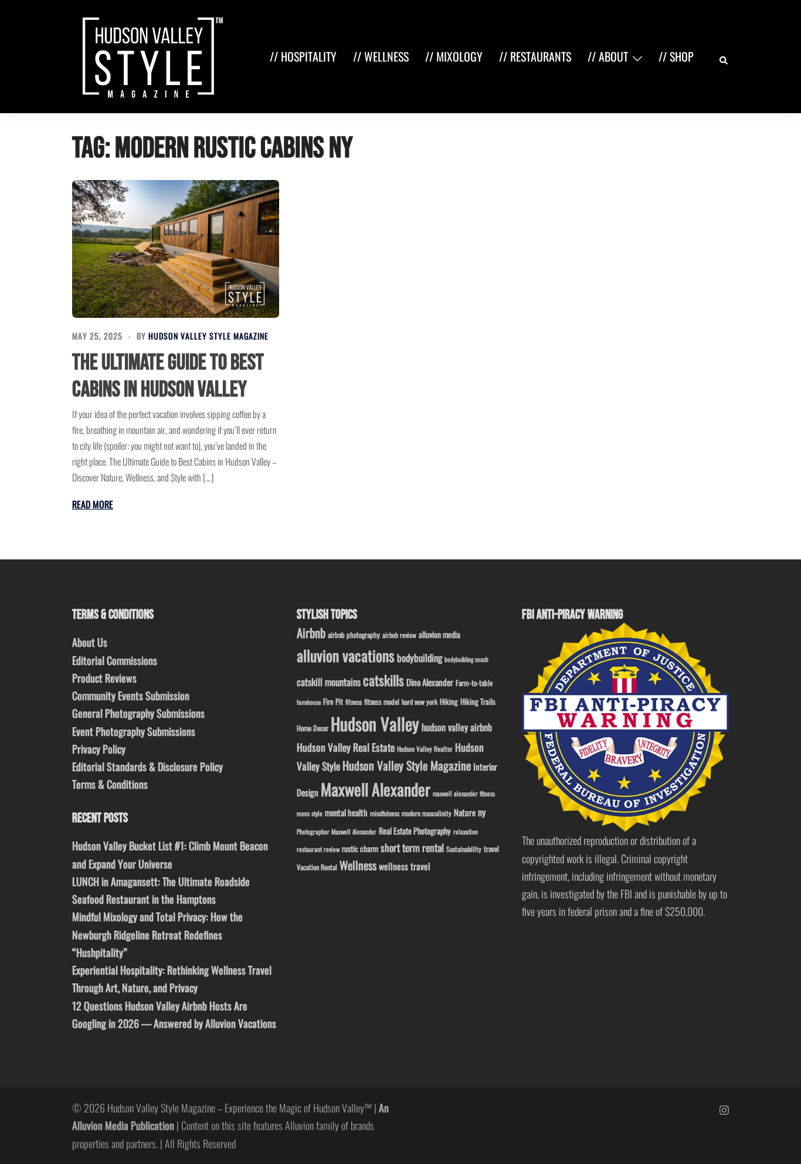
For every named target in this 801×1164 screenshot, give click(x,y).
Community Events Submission (130, 695)
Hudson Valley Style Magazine (208, 336)
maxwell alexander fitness (464, 793)
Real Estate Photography (415, 830)
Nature (465, 812)
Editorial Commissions (114, 660)
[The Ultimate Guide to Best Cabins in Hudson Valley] (175, 249)
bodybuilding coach (466, 659)
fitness (353, 702)
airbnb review (399, 635)
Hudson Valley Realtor (425, 749)
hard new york (419, 702)
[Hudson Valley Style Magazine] (150, 55)
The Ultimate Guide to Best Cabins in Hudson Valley (168, 376)
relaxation (465, 831)
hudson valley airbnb (457, 727)
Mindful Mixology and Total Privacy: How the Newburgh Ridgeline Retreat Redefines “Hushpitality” (157, 934)
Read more (92, 504)
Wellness (358, 865)
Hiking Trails (477, 701)
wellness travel (404, 866)
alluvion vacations (346, 655)
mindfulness (384, 813)
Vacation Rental (317, 867)
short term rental (412, 847)
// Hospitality (303, 56)
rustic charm (360, 848)
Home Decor (312, 728)
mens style (310, 813)
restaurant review (318, 849)
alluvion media (439, 634)
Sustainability (463, 849)
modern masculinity (427, 813)
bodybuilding (419, 657)
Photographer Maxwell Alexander (336, 831)
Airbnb (311, 632)
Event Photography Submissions (133, 731)
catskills (383, 680)
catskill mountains (329, 681)
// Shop (676, 56)
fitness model (381, 701)
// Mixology (454, 56)
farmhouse (309, 702)
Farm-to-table (474, 682)
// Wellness (381, 56)
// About (608, 56)
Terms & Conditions (110, 784)
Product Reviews (104, 677)
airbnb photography (354, 634)
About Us (89, 642)
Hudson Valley (375, 723)
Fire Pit (333, 701)
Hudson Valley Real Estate (346, 747)
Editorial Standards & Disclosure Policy (147, 766)
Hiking (449, 701)
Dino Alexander (429, 682)
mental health (346, 812)
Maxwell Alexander (375, 789)
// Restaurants (535, 56)
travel (491, 848)
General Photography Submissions (138, 713)
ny (482, 812)
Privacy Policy (98, 748)
